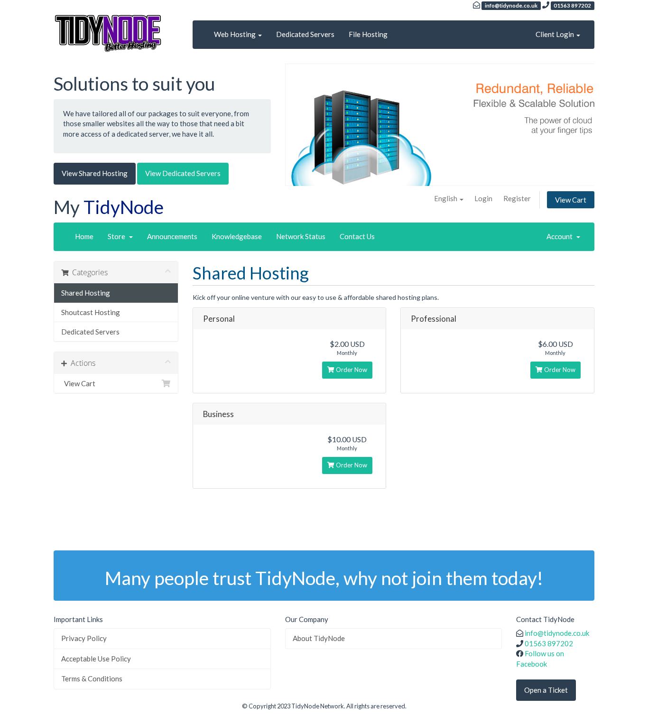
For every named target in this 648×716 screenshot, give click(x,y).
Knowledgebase (237, 236)
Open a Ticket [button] (546, 690)
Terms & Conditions (91, 678)
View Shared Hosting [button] (95, 173)
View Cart (570, 199)
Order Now (350, 369)
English (446, 198)
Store (118, 236)
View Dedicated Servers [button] (183, 173)
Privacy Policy (84, 638)
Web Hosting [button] (235, 34)
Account (560, 236)
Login (483, 198)
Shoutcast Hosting (90, 312)
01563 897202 (549, 643)
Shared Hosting (85, 292)
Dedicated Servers (305, 34)
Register (517, 198)
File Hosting (368, 34)
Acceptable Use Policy (96, 658)
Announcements (172, 236)
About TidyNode (319, 638)
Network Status (300, 236)
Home (84, 236)
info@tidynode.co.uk (557, 633)
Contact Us (357, 236)
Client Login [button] (555, 34)
